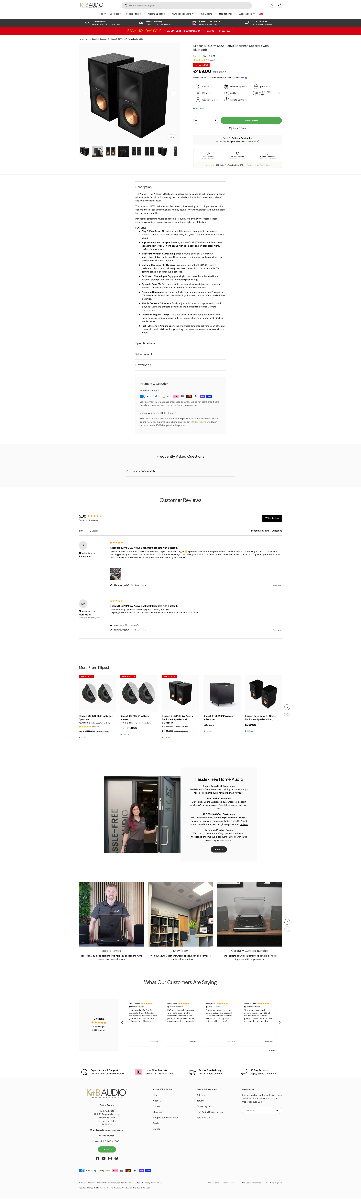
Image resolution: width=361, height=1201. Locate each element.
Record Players (133, 13)
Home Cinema (205, 13)
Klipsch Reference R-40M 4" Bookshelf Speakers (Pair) (260, 717)
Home (81, 39)
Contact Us (107, 1149)
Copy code (227, 31)
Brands (156, 1128)
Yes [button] (132, 585)
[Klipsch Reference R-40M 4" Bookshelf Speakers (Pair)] (263, 693)
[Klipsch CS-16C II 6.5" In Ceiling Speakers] (97, 693)
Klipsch (196, 56)
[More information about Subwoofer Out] (217, 100)
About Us (218, 849)
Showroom (158, 1111)
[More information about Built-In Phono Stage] (279, 93)
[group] (94, 516)
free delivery (225, 805)
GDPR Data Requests (274, 1183)
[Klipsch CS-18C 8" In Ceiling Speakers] (138, 693)
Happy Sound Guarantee (165, 1117)
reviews (244, 824)
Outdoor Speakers (181, 13)
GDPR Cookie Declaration (251, 1183)
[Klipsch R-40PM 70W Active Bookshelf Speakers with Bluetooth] (180, 693)
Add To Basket (251, 120)
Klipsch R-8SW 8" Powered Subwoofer (218, 717)
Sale (261, 13)
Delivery (200, 1095)
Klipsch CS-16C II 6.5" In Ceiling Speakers (96, 717)
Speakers (114, 13)
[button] (237, 60)
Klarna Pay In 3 (204, 1106)
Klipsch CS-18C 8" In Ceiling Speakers (135, 717)
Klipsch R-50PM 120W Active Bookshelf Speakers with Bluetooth (127, 39)
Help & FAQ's (203, 1117)
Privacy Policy (213, 1183)
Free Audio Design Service (210, 1111)
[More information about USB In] (238, 93)
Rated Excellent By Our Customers (106, 24)
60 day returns (198, 421)
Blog (155, 1095)
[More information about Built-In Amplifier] (247, 86)
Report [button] (137, 585)
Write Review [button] (272, 518)
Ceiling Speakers (156, 13)
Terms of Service (229, 1183)
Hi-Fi (100, 13)
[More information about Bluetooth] (212, 86)
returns (210, 805)
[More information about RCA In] (209, 93)
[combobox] (187, 5)
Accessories (245, 13)
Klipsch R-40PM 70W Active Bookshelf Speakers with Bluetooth (177, 719)
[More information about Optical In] (269, 86)
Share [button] (144, 585)
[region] (200, 1022)
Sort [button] (81, 530)
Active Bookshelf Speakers (96, 39)
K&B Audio (89, 1183)
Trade (156, 1123)
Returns (200, 1100)
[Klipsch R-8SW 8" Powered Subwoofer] (221, 693)
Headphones (225, 13)
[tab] (260, 531)
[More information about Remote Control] (246, 100)
